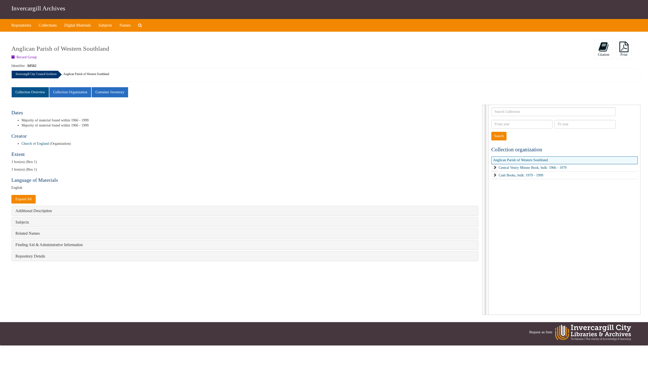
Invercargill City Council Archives (36, 74)
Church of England (35, 143)
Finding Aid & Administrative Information (49, 245)
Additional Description (33, 211)
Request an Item (540, 332)
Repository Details (30, 256)
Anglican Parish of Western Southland (520, 160)
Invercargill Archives (38, 8)
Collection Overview (30, 92)
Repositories (21, 25)
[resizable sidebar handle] (485, 210)
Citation (603, 55)
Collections (48, 25)
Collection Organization (70, 92)
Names (125, 25)
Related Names (27, 233)
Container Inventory (109, 92)
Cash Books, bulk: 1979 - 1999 (521, 175)
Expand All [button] (23, 199)
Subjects (105, 25)
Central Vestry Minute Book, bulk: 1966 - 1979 (532, 168)
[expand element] (495, 168)
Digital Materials (77, 25)
